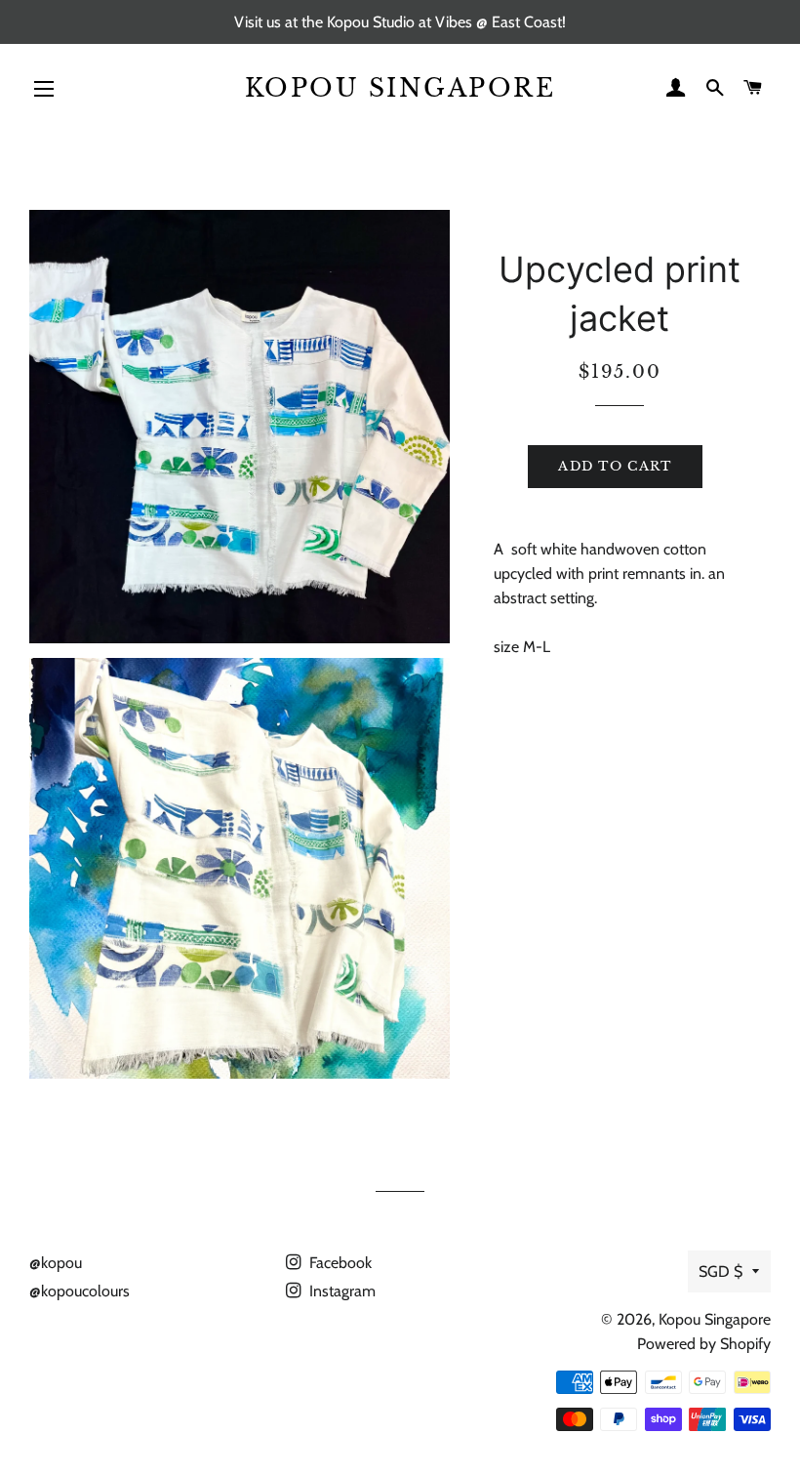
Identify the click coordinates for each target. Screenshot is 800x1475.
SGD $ (720, 1271)
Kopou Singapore (400, 88)
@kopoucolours (79, 1291)
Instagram (340, 1291)
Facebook (338, 1262)
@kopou (55, 1262)
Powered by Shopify (704, 1343)
